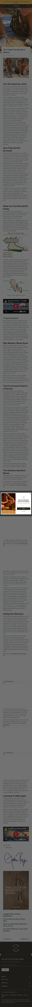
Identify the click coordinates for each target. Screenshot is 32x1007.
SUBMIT (23, 508)
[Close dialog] (30, 493)
